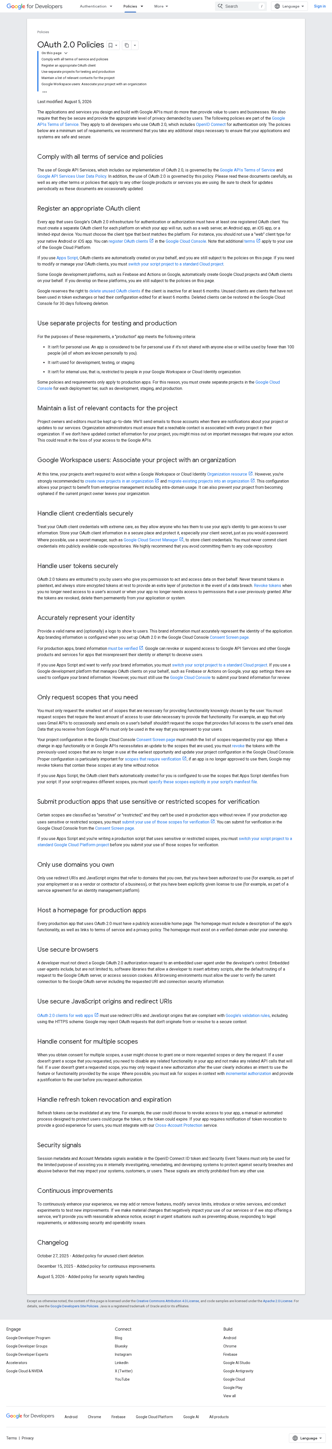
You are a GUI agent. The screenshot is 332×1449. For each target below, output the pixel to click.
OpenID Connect (211, 124)
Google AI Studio (236, 1363)
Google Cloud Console (186, 241)
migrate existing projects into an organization (208, 481)
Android (229, 1338)
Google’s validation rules (248, 1015)
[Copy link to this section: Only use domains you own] (119, 865)
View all (229, 1396)
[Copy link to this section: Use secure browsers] (103, 950)
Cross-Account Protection (178, 1125)
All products (219, 1417)
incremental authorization (248, 1073)
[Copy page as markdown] (127, 45)
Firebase (230, 1354)
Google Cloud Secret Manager (151, 539)
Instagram (123, 1354)
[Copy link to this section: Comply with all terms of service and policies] (168, 157)
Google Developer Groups (26, 1346)
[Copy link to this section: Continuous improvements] (118, 1191)
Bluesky (121, 1346)
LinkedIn (121, 1363)
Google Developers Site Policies (74, 1306)
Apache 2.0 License (277, 1301)
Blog (118, 1338)
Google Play (233, 1388)
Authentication (93, 6)
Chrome (230, 1346)
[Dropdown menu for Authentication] (112, 6)
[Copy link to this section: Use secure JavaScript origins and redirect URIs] (177, 1002)
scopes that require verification (153, 759)
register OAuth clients (128, 241)
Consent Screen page (229, 637)
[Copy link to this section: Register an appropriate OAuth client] (145, 209)
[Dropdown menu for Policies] (143, 6)
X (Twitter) (124, 1371)
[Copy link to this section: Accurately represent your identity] (140, 618)
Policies (130, 6)
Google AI (191, 1417)
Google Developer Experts (27, 1354)
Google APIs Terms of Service (247, 170)
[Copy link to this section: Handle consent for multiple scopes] (143, 1042)
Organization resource (227, 474)
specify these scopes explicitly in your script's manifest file (203, 781)
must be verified (123, 648)
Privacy (28, 1438)
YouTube (122, 1379)
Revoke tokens (267, 585)
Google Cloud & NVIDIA (24, 1371)
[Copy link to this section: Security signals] (86, 1146)
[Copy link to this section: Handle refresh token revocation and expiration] (176, 1100)
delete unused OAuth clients (114, 291)
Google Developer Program (28, 1338)
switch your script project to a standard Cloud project (175, 264)
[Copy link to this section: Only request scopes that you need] (143, 698)
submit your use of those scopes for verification (165, 822)
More (159, 6)
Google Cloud (234, 1379)
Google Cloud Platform (154, 1417)
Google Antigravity (238, 1371)
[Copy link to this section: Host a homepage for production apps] (151, 911)
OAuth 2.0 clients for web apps (65, 1015)
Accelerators (16, 1363)
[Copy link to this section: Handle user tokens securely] (123, 566)
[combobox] (241, 6)
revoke (238, 745)
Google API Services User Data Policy (71, 176)
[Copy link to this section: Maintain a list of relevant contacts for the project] (183, 409)
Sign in (320, 6)
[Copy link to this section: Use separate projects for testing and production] (182, 324)
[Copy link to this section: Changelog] (73, 1243)
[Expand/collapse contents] (66, 53)
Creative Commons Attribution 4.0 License (167, 1301)
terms (249, 241)
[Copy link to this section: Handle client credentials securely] (138, 514)
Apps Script (67, 257)
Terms (11, 1438)
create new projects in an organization (119, 481)
